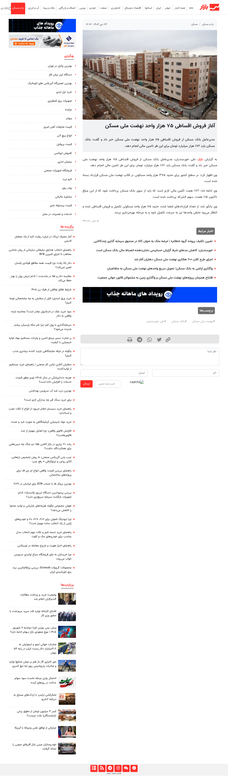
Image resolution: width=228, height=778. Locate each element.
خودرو (93, 8)
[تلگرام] (110, 768)
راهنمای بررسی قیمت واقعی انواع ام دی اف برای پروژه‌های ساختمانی (43, 473)
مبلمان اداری (65, 162)
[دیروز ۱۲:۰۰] (67, 666)
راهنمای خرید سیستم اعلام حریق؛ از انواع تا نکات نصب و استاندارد (40, 411)
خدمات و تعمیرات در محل (57, 214)
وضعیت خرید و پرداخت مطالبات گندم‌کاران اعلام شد (38, 597)
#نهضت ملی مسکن (203, 321)
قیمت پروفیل (64, 144)
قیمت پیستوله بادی (61, 205)
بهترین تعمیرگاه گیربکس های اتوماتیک (50, 83)
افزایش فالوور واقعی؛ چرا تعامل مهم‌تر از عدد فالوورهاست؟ (46, 433)
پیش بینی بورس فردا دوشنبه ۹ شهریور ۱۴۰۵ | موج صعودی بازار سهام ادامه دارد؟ (33, 630)
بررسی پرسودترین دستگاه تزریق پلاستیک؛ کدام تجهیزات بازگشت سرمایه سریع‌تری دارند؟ (44, 495)
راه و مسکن (18, 8)
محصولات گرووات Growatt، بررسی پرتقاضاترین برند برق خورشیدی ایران (41, 570)
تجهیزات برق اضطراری (60, 101)
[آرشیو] (94, 768)
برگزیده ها (67, 226)
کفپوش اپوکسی (63, 153)
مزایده (68, 109)
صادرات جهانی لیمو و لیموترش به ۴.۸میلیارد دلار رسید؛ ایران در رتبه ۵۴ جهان (35, 648)
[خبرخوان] (102, 768)
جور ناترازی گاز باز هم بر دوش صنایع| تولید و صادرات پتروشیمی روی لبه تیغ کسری (32, 664)
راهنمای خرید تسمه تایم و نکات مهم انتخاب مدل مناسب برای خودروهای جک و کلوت (43, 534)
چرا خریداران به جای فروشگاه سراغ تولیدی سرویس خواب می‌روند (42, 556)
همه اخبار (180, 8)
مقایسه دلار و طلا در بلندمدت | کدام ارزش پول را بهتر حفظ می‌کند (40, 278)
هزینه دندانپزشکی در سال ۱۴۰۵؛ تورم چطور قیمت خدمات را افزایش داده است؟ (43, 380)
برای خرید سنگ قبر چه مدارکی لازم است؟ (47, 400)
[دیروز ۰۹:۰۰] (67, 648)
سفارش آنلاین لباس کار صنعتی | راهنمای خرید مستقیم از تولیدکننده (40, 366)
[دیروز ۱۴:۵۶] (67, 615)
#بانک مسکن (179, 321)
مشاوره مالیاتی (63, 197)
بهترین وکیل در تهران (60, 66)
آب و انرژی (33, 8)
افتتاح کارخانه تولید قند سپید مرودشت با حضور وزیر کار (33, 613)
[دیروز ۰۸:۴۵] (67, 732)
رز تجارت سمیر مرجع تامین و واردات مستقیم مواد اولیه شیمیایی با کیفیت (40, 340)
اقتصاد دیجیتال (132, 8)
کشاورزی (115, 8)
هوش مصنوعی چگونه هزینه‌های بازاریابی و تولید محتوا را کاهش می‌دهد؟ (40, 508)
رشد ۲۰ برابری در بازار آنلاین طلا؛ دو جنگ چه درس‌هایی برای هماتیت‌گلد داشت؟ (40, 446)
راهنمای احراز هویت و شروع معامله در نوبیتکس (44, 546)
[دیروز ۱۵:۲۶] (67, 748)
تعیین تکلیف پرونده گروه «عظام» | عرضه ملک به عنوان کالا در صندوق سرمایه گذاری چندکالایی (153, 241)
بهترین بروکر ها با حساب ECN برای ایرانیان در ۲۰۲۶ (42, 484)
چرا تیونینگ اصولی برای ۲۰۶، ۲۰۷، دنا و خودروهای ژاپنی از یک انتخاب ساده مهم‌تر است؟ (43, 521)
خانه (191, 8)
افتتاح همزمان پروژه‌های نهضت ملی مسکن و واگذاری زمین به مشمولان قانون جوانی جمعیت (155, 277)
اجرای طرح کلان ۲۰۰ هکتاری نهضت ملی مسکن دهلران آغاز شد (173, 259)
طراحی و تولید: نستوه (114, 773)
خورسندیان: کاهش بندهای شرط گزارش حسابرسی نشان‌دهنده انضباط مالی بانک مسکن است (154, 250)
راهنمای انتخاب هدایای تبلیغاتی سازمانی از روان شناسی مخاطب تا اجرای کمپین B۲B (40, 252)
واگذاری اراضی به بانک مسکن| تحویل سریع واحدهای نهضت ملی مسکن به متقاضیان (160, 268)
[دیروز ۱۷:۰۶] (67, 699)
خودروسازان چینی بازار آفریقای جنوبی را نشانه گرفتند (34, 746)
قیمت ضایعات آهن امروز (57, 127)
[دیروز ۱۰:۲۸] (67, 715)
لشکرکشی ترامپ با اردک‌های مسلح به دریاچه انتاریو (35, 697)
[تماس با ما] (126, 768)
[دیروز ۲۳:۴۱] (67, 632)
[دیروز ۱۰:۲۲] (67, 682)
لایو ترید (67, 179)
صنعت (103, 8)
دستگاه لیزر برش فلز (60, 75)
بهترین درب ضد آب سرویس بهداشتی (50, 391)
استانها (148, 8)
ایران (158, 8)
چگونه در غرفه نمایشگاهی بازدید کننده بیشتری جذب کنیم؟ (42, 353)
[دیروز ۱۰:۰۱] (67, 599)
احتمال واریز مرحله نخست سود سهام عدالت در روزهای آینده (35, 680)
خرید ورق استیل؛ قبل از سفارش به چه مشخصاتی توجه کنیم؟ (40, 300)
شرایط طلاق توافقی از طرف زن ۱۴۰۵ (51, 289)
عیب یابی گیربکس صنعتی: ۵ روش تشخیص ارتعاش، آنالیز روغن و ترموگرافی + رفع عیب (41, 459)
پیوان (69, 118)
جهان (168, 8)
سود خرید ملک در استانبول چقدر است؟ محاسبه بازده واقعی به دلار (41, 313)
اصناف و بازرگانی (67, 8)
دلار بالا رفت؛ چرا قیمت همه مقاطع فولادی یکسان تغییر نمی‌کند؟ (43, 265)
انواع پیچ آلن (64, 135)
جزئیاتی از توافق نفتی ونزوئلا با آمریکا (35, 728)
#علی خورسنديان (156, 321)
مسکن (194, 24)
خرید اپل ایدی (64, 92)
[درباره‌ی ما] (134, 768)
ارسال (86, 384)
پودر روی (67, 188)
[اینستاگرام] (118, 768)
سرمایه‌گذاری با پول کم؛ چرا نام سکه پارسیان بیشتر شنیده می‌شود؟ (42, 327)
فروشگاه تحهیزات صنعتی (58, 170)
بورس (82, 8)
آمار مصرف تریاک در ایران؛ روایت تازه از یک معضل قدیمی (43, 238)
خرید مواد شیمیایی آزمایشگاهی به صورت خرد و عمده (41, 422)
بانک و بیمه (49, 8)
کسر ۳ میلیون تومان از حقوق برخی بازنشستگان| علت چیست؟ (36, 713)
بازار (200, 159)
